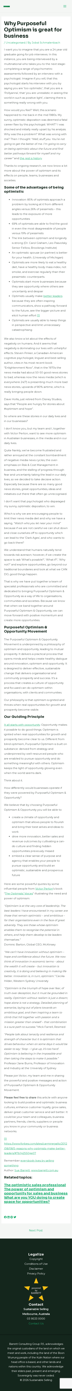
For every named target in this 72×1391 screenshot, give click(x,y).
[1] (38, 315)
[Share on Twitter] (15, 1217)
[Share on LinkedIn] (8, 1217)
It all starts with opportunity (22, 724)
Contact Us (36, 1323)
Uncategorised (15, 42)
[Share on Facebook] (5, 1217)
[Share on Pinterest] (11, 1217)
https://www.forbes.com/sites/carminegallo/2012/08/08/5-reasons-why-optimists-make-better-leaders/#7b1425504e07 (35, 1148)
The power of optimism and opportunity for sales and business (36, 1191)
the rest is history (31, 158)
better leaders (52, 296)
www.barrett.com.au (44, 1170)
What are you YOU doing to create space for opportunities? (34, 1199)
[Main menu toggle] (65, 6)
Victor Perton (44, 888)
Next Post (36, 1230)
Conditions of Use (36, 1263)
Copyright (36, 1259)
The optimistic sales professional (35, 1185)
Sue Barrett (22, 1170)
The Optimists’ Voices (19, 893)
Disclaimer (36, 1268)
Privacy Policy (36, 1273)
